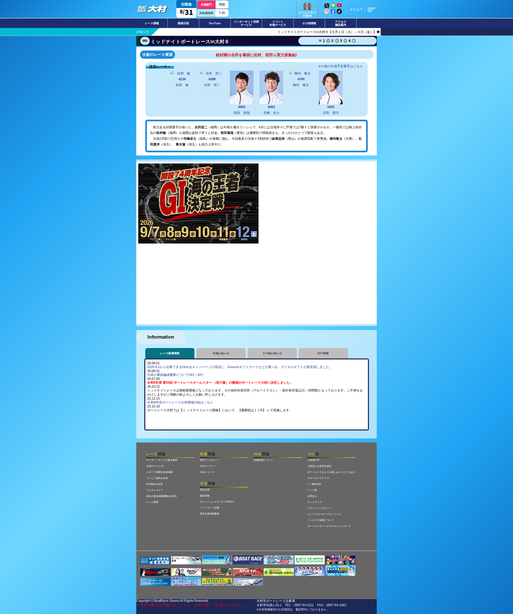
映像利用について (263, 460)
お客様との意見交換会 (319, 466)
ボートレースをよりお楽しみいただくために (331, 472)
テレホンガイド (154, 490)
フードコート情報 (209, 507)
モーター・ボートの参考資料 (162, 460)
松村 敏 (182, 82)
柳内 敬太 (301, 82)
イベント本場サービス (277, 23)
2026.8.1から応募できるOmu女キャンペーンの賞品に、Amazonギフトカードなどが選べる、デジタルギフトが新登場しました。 (239, 367)
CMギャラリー (208, 466)
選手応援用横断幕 (209, 513)
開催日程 (183, 23)
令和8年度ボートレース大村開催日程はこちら (180, 402)
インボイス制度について (320, 520)
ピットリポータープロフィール (324, 514)
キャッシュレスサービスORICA (217, 501)
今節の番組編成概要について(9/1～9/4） (176, 374)
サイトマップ (314, 502)
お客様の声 (313, 460)
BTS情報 (323, 353)
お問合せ (312, 496)
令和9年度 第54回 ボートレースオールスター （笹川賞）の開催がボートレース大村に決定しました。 (220, 382)
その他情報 (309, 23)
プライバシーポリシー (319, 508)
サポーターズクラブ (318, 478)
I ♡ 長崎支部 (314, 484)
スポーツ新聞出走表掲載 (159, 472)
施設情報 (205, 495)
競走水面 (205, 489)
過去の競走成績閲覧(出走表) (161, 496)
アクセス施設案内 (340, 23)
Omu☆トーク (207, 472)
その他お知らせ (272, 353)
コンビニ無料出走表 (157, 478)
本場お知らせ (221, 353)
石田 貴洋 (331, 109)
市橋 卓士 (271, 109)
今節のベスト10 (155, 466)
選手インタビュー (209, 460)
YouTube (215, 23)
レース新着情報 (170, 353)
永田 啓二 (212, 82)
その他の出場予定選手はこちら (340, 66)
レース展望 (152, 502)
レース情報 (152, 23)
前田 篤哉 (242, 109)
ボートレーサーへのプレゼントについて (329, 526)
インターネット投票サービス (246, 23)
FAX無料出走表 (154, 484)
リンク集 (312, 490)
